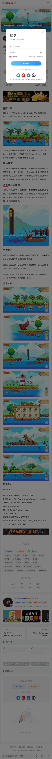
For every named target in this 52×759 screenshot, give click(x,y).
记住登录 (14, 57)
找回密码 (32, 56)
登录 (27, 63)
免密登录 (40, 56)
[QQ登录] (18, 75)
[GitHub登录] (34, 75)
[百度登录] (28, 75)
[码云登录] (23, 75)
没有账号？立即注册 (16, 40)
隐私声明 (39, 80)
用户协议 (32, 80)
